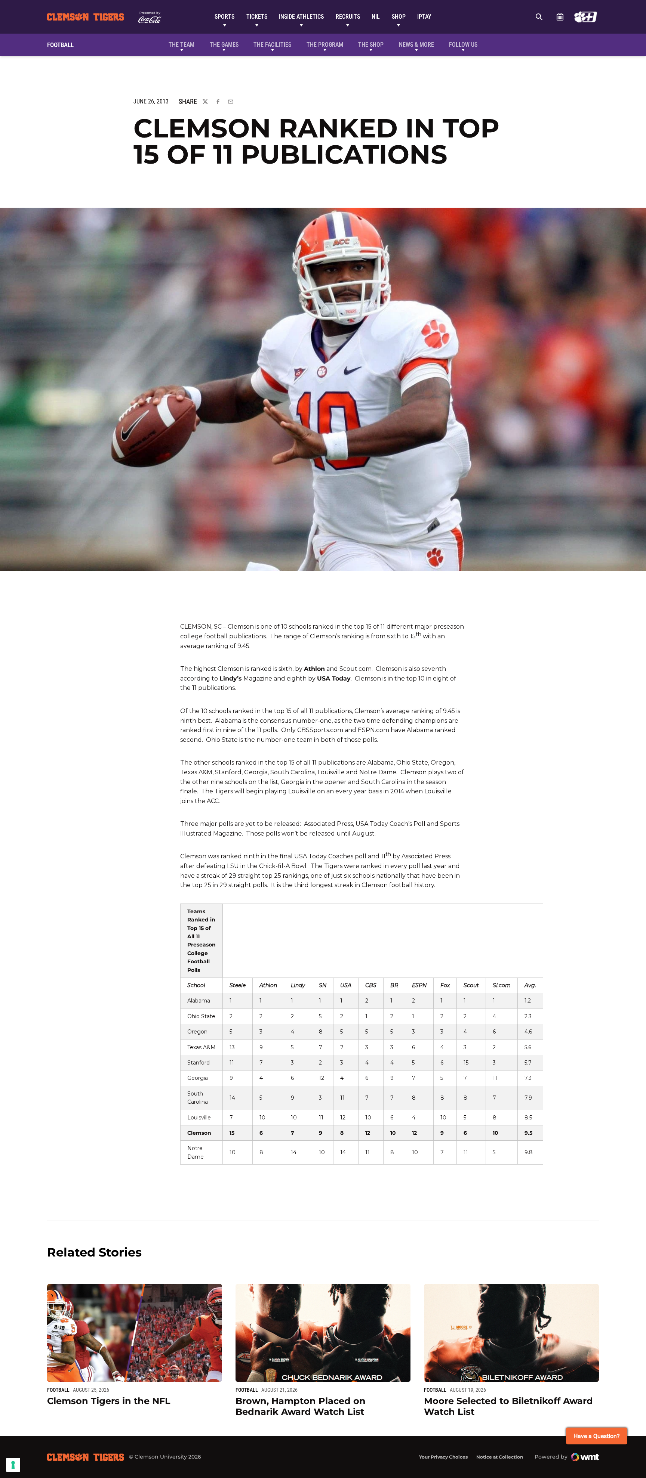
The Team (181, 44)
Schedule (560, 16)
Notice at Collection (499, 1457)
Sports (224, 16)
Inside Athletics (301, 16)
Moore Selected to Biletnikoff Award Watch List (508, 1406)
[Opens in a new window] (585, 16)
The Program (325, 44)
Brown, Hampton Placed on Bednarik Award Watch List (301, 1406)
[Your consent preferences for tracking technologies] (13, 1465)
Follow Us (463, 44)
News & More (416, 44)
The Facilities (272, 44)
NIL (376, 16)
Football (58, 1390)
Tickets (256, 16)
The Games (224, 44)
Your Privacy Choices (443, 1457)
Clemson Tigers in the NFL (108, 1400)
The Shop (371, 44)
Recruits (348, 16)
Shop (399, 16)
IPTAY (424, 16)
